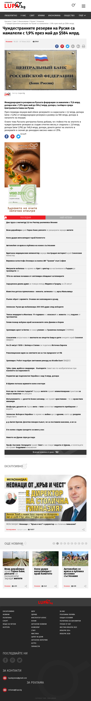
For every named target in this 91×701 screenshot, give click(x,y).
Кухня (33, 621)
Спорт (5, 621)
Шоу (33, 611)
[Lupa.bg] (7, 95)
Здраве (34, 614)
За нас (62, 611)
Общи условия (66, 618)
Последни (25, 217)
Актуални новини (39, 624)
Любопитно (11, 15)
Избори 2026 (65, 634)
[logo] (15, 6)
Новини (40, 21)
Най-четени (66, 217)
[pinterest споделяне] (62, 46)
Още (81, 15)
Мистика (35, 634)
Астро (33, 643)
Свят (32, 15)
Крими (41, 15)
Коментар (35, 627)
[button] (54, 543)
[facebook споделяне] (57, 46)
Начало (8, 21)
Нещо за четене (9, 624)
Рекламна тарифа (67, 614)
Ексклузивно (11, 529)
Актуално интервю (39, 640)
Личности (35, 646)
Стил (33, 630)
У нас (23, 15)
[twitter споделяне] (67, 46)
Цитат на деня (37, 637)
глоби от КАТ (65, 624)
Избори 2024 (65, 630)
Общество (69, 15)
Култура (6, 627)
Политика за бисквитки (70, 621)
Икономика (54, 15)
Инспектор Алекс (38, 618)
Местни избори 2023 (68, 627)
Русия (32, 21)
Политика (7, 618)
